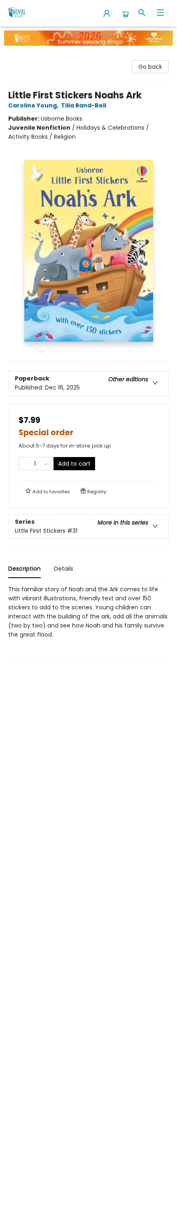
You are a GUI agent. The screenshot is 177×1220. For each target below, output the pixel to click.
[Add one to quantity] (46, 463)
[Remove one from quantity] (24, 463)
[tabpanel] (88, 621)
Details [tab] (63, 569)
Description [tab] (24, 569)
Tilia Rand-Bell (83, 105)
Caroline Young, (34, 105)
